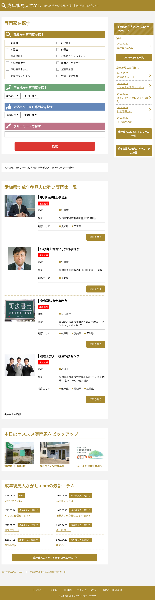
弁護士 (14, 49)
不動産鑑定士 (18, 63)
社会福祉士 (17, 56)
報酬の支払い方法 (14, 545)
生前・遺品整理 (69, 76)
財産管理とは (12, 530)
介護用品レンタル (20, 76)
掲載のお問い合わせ (112, 590)
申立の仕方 (62, 545)
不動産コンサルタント (73, 56)
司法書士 (15, 43)
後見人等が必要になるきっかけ (73, 515)
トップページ (39, 590)
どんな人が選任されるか (18, 515)
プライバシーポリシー (87, 590)
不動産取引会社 (19, 69)
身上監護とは (63, 530)
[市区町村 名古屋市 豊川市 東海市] (31, 96)
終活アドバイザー (70, 63)
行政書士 (66, 43)
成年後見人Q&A (13, 501)
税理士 (64, 49)
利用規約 (68, 590)
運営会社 (54, 590)
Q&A (21, 495)
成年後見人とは (64, 501)
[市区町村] (31, 115)
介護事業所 (67, 69)
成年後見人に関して (80, 495)
